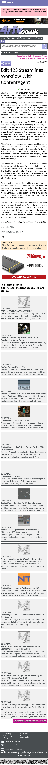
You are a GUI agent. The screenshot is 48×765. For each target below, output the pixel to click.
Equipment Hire (26, 38)
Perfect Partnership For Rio (13, 367)
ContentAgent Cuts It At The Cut (15, 421)
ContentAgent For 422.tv (12, 476)
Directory (4, 38)
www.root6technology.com (12, 232)
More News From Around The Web (31, 721)
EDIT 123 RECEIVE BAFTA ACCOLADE (16, 311)
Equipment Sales (14, 38)
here (37, 12)
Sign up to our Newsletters (14, 749)
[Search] (44, 46)
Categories (7, 738)
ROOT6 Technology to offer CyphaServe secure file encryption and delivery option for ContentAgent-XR (23, 707)
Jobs (35, 38)
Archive (40, 38)
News (2, 41)
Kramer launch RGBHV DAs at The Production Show (23, 394)
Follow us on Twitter (12, 745)
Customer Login (8, 736)
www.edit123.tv (7, 227)
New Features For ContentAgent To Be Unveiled (21, 559)
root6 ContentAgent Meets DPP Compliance (20, 530)
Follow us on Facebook (12, 742)
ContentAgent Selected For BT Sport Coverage (21, 503)
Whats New (24, 734)
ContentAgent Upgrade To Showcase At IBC (20, 588)
